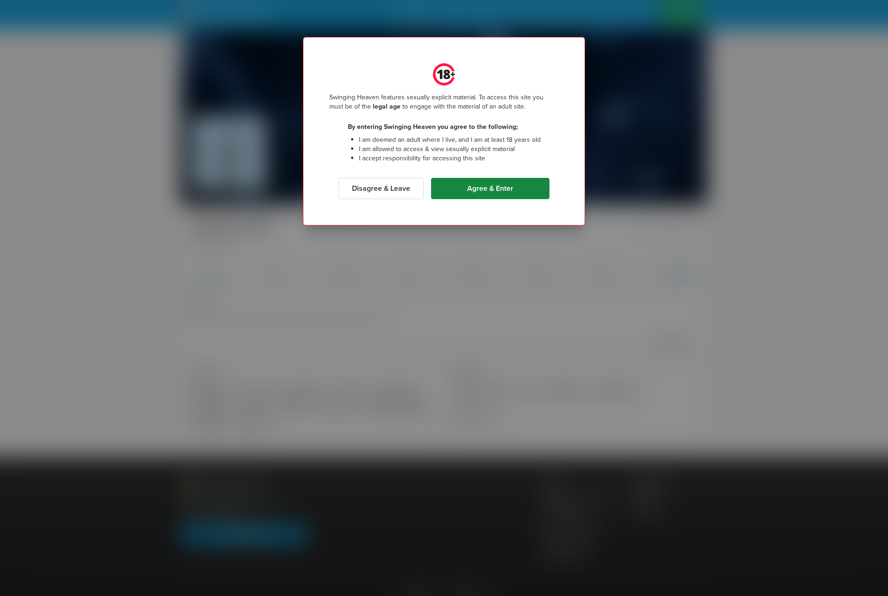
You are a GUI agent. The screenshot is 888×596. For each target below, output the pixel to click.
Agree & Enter (490, 188)
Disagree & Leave (381, 188)
